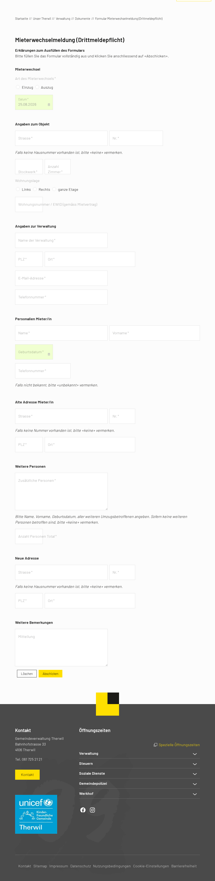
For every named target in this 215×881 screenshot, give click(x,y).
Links (26, 189)
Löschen (27, 674)
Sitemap (40, 866)
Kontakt (24, 866)
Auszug (47, 87)
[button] (139, 753)
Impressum (58, 866)
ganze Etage (68, 189)
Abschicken (50, 674)
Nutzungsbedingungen (112, 866)
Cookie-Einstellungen (151, 866)
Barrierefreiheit (184, 866)
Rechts (44, 189)
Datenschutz (80, 866)
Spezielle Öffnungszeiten (179, 744)
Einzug (27, 87)
